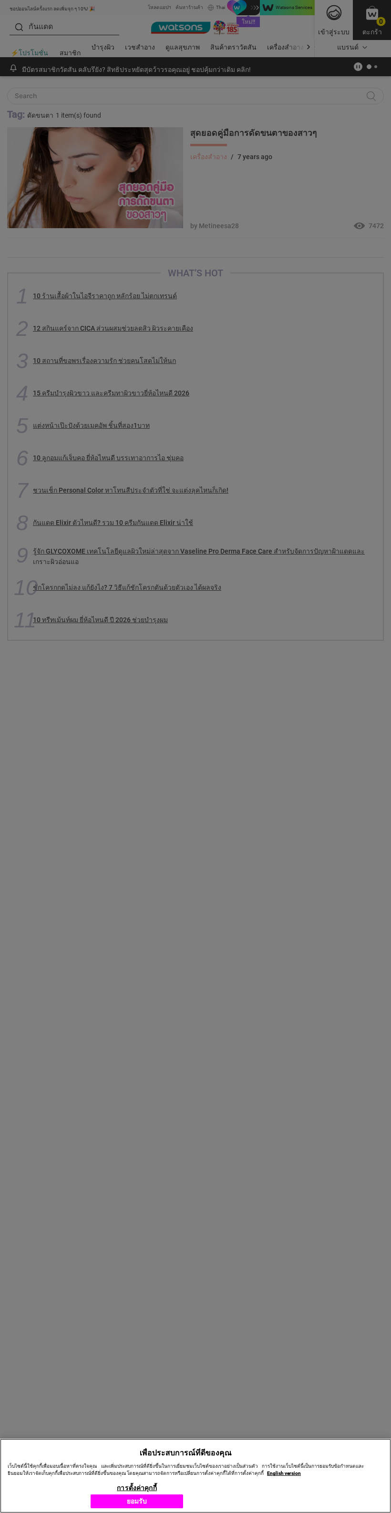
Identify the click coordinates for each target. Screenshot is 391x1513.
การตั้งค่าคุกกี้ (136, 1488)
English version (284, 1473)
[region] (195, 1476)
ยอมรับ (137, 1501)
